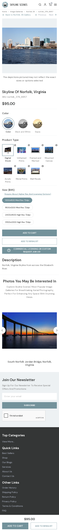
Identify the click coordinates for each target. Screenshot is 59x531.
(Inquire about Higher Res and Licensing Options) (27, 194)
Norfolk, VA (30, 11)
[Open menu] (55, 5)
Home (4, 11)
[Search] (40, 5)
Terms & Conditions (12, 506)
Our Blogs (7, 462)
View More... (8, 441)
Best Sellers (8, 453)
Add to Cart (15, 525)
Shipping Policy (10, 492)
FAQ (4, 510)
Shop (5, 457)
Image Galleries (16, 11)
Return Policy (9, 496)
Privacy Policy (9, 501)
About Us (7, 471)
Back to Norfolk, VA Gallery (18, 14)
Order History (9, 487)
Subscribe (29, 405)
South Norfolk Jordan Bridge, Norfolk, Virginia (30, 363)
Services (6, 466)
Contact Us (8, 476)
